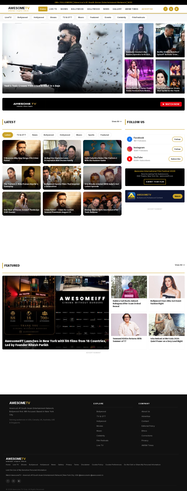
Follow (177, 139)
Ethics (144, 431)
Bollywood (23, 17)
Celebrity (121, 17)
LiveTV (8, 17)
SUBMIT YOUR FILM (155, 182)
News (35, 135)
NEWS (106, 9)
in (171, 9)
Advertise (146, 416)
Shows (53, 17)
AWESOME (19, 9)
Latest (8, 135)
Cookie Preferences (113, 465)
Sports (91, 135)
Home (43, 9)
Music (81, 17)
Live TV (100, 445)
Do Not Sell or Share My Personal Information (142, 465)
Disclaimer (85, 465)
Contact (145, 421)
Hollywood (39, 17)
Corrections (147, 435)
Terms (76, 465)
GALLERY (117, 9)
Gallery (61, 465)
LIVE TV (53, 9)
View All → (117, 121)
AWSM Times (148, 445)
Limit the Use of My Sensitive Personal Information (26, 470)
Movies (100, 426)
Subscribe (175, 159)
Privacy (145, 440)
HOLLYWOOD (93, 9)
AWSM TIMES (131, 9)
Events (108, 17)
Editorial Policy (148, 426)
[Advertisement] (155, 231)
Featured (94, 17)
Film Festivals (102, 440)
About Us (146, 411)
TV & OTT (67, 17)
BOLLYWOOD (77, 9)
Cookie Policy (97, 465)
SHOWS (64, 9)
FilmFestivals (138, 17)
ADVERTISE (147, 9)
